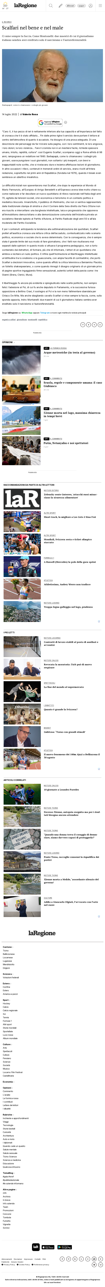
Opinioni (7, 1088)
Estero (6, 983)
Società (6, 1065)
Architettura (8, 1135)
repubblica (42, 319)
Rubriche (8, 1114)
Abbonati (70, 5)
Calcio (6, 1007)
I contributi (8, 1101)
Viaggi (5, 1121)
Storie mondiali (9, 1028)
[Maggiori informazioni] (65, 123)
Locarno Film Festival (12, 1072)
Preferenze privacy (41, 1265)
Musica (6, 1068)
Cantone (7, 947)
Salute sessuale (10, 1153)
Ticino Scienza (10, 1156)
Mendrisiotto (8, 964)
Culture (7, 1044)
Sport (6, 1000)
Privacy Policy (9, 1265)
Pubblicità (5, 1262)
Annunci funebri (17, 1262)
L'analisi (6, 1095)
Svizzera (7, 974)
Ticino (6, 950)
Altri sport (7, 1024)
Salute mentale (10, 1149)
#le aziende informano (13, 1183)
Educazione (8, 1163)
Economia (8, 1081)
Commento (8, 1091)
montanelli (32, 319)
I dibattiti (6, 1108)
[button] (62, 1259)
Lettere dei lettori (10, 1105)
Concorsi (7, 1214)
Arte (5, 1048)
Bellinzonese (9, 954)
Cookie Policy (24, 1265)
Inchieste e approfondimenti (16, 1118)
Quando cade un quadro (14, 1146)
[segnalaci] (61, 5)
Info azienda (8, 1203)
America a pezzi (10, 994)
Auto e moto (8, 1139)
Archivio (6, 1196)
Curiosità (7, 1132)
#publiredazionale (11, 1180)
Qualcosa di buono (11, 1167)
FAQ (44, 1259)
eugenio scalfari (9, 319)
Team (5, 1207)
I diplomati (7, 1142)
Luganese (7, 961)
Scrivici (6, 1228)
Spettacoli (7, 1051)
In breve (6, 1200)
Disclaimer (18, 1259)
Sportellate (8, 1031)
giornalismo (22, 319)
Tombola (7, 1217)
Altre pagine (9, 1189)
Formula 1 (7, 1021)
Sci (4, 1014)
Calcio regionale (10, 1010)
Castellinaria (8, 1075)
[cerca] (51, 5)
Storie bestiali (9, 1128)
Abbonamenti (7, 1259)
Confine (6, 987)
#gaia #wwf (8, 1176)
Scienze (6, 1062)
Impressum (28, 1259)
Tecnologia (8, 1125)
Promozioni (8, 1210)
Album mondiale (10, 1038)
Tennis (6, 1017)
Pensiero (7, 1058)
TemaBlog (8, 1173)
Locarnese (8, 957)
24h (5, 1193)
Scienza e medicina (12, 1160)
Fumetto (6, 1221)
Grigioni (6, 968)
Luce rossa (8, 1035)
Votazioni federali (11, 977)
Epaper (81, 5)
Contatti (38, 1259)
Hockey (6, 1003)
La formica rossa (10, 1098)
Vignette (6, 1224)
